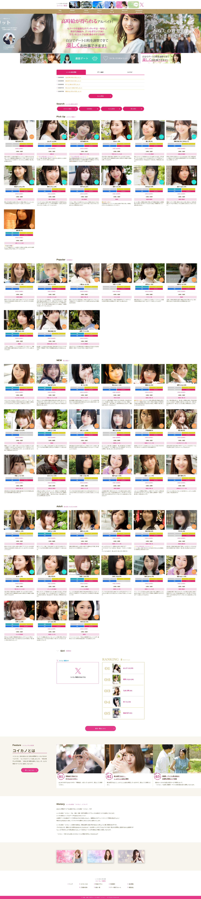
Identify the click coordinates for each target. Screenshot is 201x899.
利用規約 (112, 884)
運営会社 (131, 887)
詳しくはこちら (29, 770)
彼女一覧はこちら (100, 728)
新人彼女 (133, 109)
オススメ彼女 (68, 109)
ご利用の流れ (86, 11)
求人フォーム (125, 11)
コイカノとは (72, 11)
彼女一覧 (112, 11)
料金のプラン (98, 884)
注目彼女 (89, 109)
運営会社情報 (139, 11)
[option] (100, 33)
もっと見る (100, 96)
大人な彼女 (111, 109)
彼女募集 (131, 884)
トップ (60, 11)
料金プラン (99, 11)
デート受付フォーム (115, 887)
